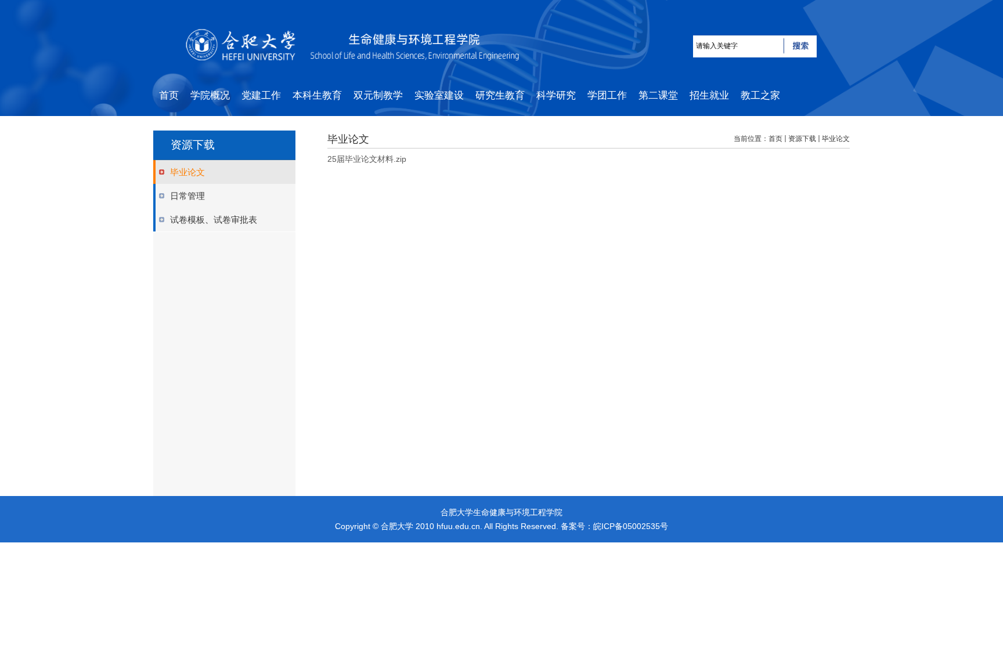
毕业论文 (836, 139)
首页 (775, 139)
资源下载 (802, 139)
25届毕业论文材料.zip (366, 159)
